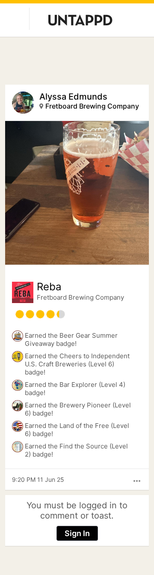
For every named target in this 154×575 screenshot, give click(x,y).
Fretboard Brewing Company (92, 106)
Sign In (77, 533)
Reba (49, 287)
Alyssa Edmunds (73, 96)
